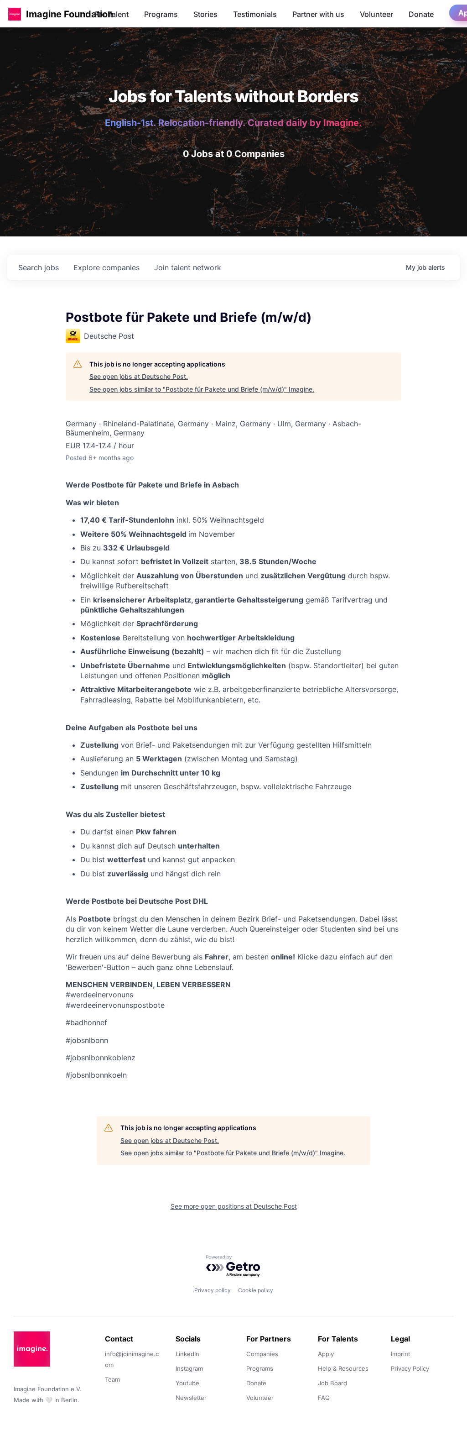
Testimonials (255, 14)
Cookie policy (255, 1290)
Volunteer (376, 14)
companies (106, 267)
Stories (205, 14)
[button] (14, 14)
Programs (161, 14)
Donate (421, 14)
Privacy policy (212, 1290)
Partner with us (318, 14)
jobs (38, 267)
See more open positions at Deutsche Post (234, 1206)
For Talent (112, 14)
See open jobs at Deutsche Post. (138, 376)
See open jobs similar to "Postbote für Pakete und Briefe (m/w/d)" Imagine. (201, 389)
